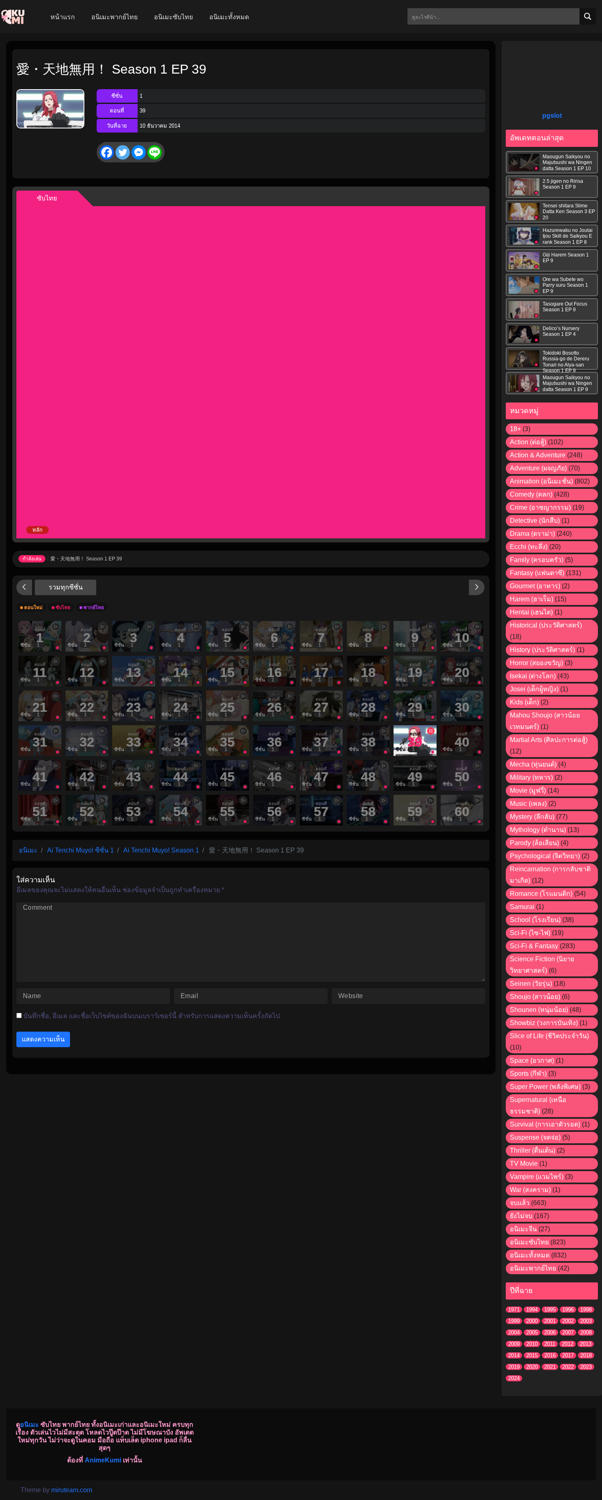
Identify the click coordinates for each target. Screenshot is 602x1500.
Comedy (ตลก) (531, 494)
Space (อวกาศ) (532, 1060)
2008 (586, 1332)
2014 (514, 1355)
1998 (586, 1310)
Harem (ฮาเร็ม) (531, 599)
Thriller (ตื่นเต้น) (532, 1150)
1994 (532, 1310)
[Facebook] (107, 152)
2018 (586, 1355)
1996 (568, 1310)
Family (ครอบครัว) (537, 559)
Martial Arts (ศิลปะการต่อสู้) (549, 739)
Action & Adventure (538, 455)
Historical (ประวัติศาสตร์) (546, 625)
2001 (550, 1321)
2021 (550, 1367)
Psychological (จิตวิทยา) (545, 855)
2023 (586, 1367)
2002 (568, 1321)
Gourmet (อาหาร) (535, 585)
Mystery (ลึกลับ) (532, 816)
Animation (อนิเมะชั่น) (541, 481)
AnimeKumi (103, 1460)
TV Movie (524, 1163)
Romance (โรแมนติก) (541, 893)
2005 (532, 1332)
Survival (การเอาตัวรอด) (545, 1124)
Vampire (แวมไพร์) (537, 1176)
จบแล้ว (520, 1202)
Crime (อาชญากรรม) (540, 507)
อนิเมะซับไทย (529, 1242)
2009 (514, 1344)
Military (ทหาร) (531, 777)
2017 (568, 1355)
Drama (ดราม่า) (532, 533)
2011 (549, 1344)
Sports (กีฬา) (528, 1073)
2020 (532, 1367)
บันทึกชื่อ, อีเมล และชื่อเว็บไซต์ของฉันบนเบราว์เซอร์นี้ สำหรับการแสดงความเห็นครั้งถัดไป (151, 1015)
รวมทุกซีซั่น (66, 587)
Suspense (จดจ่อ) (535, 1137)
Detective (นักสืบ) (535, 520)
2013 (585, 1344)
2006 (550, 1332)
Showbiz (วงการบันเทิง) (544, 1022)
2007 (568, 1332)
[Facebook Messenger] (138, 152)
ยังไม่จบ (521, 1215)
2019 (514, 1367)
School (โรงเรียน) (535, 919)
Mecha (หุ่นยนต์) (533, 764)
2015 (532, 1355)
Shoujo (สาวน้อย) (535, 996)
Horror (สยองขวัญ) (536, 662)
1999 (514, 1321)
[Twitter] (122, 152)
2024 (514, 1378)
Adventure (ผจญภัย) (538, 468)
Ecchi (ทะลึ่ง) (529, 546)
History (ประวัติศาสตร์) (542, 649)
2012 (567, 1344)
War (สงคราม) (530, 1189)
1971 (514, 1310)
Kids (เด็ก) (524, 702)
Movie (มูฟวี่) (528, 790)
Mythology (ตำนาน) (538, 829)
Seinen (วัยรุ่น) (531, 983)
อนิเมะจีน (523, 1229)
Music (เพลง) (528, 803)
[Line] (154, 152)
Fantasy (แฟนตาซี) (537, 572)
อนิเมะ (29, 1424)
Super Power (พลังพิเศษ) (545, 1086)
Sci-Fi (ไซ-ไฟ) (530, 932)
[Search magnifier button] (587, 16)
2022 (568, 1367)
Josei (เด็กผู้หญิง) (534, 689)
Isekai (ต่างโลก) (533, 675)
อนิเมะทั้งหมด (530, 1255)
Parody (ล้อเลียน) (534, 842)
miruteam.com (71, 1490)
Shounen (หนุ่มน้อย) (539, 1009)
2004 (514, 1332)
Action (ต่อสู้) (528, 442)
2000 (532, 1321)
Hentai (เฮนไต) (531, 612)
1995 (550, 1310)
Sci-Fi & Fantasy (534, 945)
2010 (532, 1344)
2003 (586, 1321)
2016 (550, 1355)
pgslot (552, 115)
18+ (515, 428)
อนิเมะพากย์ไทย (533, 1268)
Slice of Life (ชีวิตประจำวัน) (549, 1035)
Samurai (522, 906)
